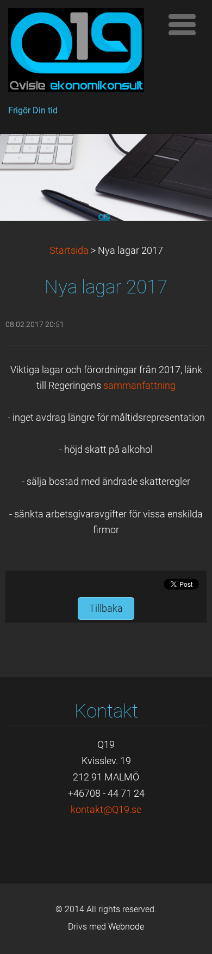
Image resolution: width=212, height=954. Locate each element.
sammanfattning (139, 385)
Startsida (69, 250)
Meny (182, 24)
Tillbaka (106, 608)
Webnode (126, 926)
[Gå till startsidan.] (81, 53)
